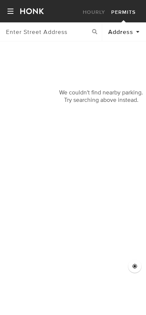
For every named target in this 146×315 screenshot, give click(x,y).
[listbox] (124, 31)
